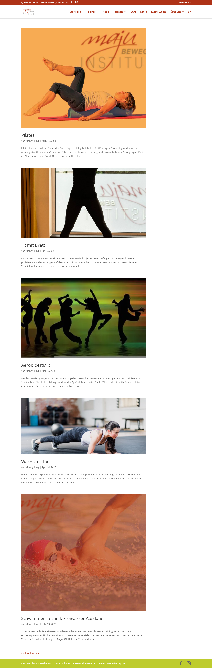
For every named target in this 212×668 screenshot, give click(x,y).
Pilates (27, 135)
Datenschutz (184, 2)
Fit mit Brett (33, 245)
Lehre (143, 12)
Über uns (175, 12)
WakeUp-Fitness (37, 462)
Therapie (118, 12)
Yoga (106, 12)
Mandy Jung (32, 140)
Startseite (75, 12)
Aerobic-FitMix (35, 365)
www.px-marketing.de (112, 663)
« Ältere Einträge (30, 653)
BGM (133, 12)
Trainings (90, 12)
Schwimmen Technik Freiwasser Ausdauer (63, 618)
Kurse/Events (158, 12)
